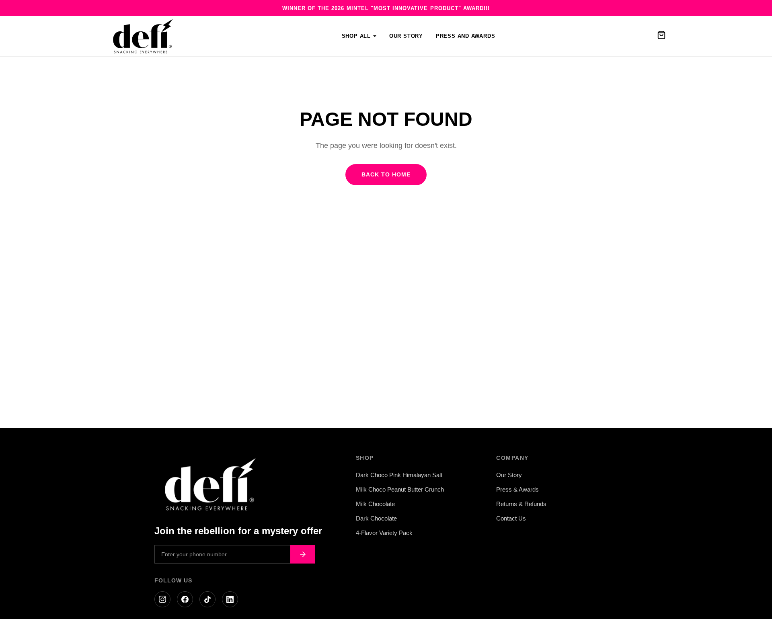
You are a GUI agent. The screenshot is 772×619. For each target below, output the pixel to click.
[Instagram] (162, 599)
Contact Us (511, 518)
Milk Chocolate (375, 503)
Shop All (356, 36)
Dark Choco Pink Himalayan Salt (399, 474)
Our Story (406, 36)
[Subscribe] (302, 554)
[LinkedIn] (230, 599)
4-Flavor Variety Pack (384, 532)
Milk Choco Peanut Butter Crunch (400, 489)
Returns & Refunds (521, 503)
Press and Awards (465, 36)
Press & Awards (517, 489)
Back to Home (386, 174)
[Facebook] (185, 599)
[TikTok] (207, 599)
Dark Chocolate (376, 518)
